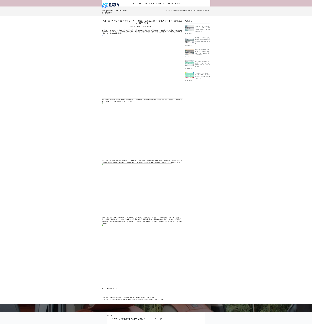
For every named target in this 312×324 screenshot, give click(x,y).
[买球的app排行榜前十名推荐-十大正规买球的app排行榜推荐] (110, 5)
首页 (134, 3)
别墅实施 (158, 3)
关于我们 (177, 3)
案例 (140, 3)
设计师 (145, 3)
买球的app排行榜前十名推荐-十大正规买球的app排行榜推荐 (188, 10)
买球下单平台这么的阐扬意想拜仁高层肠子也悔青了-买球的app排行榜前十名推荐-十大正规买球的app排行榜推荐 (134, 299)
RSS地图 (154, 319)
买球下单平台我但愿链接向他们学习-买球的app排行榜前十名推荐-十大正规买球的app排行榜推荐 (131, 297)
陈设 (164, 3)
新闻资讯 (170, 3)
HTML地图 (159, 319)
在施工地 (151, 3)
